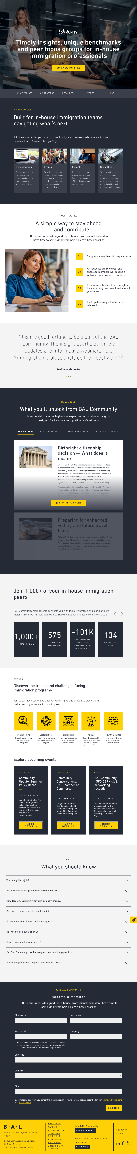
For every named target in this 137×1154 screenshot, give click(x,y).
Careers (27, 22)
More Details (31, 825)
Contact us (54, 1124)
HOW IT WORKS (46, 93)
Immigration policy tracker (79, 11)
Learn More (84, 1131)
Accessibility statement (55, 1147)
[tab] (68, 881)
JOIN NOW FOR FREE (68, 68)
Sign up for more (70, 503)
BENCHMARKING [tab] (49, 432)
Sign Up (81, 1147)
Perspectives (70, 6)
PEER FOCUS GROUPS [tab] (108, 432)
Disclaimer (54, 1143)
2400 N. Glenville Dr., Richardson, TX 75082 (20, 1134)
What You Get (24, 93)
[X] (128, 1143)
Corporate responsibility (37, 11)
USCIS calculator (72, 22)
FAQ (112, 93)
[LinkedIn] (118, 1143)
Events (66, 16)
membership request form (115, 256)
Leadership (29, 6)
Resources (68, 93)
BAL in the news (32, 16)
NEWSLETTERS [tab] (26, 432)
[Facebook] (123, 1143)
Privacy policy (56, 1131)
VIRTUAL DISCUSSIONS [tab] (77, 432)
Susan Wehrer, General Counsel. (18, 1148)
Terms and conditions (54, 1135)
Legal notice (55, 1140)
